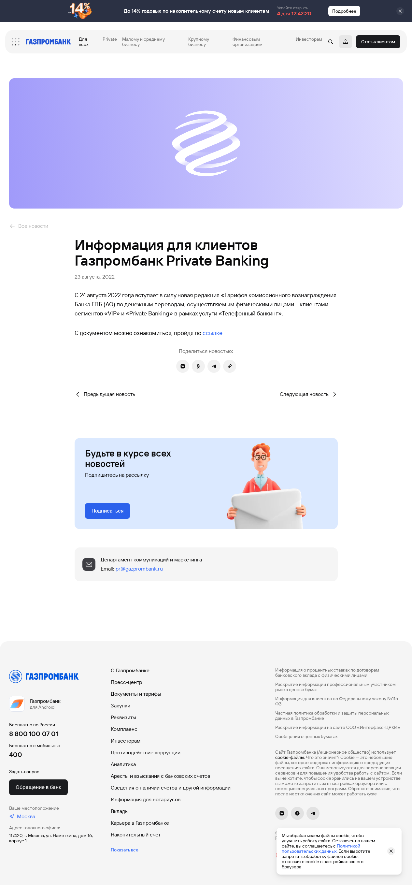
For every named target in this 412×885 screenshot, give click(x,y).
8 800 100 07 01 (33, 734)
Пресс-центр (126, 682)
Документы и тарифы (136, 694)
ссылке (212, 332)
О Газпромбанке (130, 670)
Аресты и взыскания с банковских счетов (160, 776)
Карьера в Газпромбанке (140, 823)
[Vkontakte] (281, 813)
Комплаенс (124, 729)
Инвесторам (125, 741)
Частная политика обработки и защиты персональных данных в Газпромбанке (332, 715)
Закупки (120, 706)
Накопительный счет (136, 835)
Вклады (120, 811)
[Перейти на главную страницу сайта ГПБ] (48, 42)
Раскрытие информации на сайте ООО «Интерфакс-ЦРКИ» (337, 727)
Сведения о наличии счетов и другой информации (171, 788)
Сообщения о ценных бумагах (306, 736)
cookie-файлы (289, 757)
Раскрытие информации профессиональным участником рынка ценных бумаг (335, 687)
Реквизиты (123, 717)
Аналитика (123, 764)
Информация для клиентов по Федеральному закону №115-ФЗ (337, 701)
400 (15, 755)
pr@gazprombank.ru (139, 569)
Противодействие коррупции (145, 752)
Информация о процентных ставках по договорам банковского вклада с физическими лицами (327, 672)
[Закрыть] (400, 11)
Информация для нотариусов (145, 799)
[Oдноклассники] (297, 813)
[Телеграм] (313, 813)
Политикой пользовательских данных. (321, 848)
